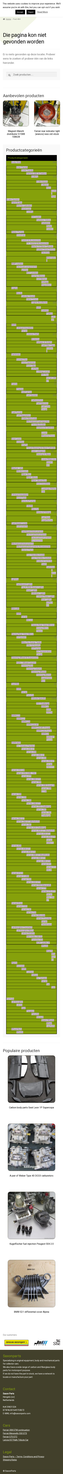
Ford (53, 987)
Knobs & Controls (44, 561)
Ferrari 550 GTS (33, 882)
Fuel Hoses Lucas (19, 523)
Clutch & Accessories (31, 240)
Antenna (35, 339)
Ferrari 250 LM (18, 770)
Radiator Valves (43, 220)
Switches (50, 567)
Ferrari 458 (16, 846)
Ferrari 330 (21, 797)
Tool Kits (15, 684)
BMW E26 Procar (44, 731)
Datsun (34, 975)
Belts (38, 307)
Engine (14, 288)
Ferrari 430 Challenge (36, 827)
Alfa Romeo (53, 957)
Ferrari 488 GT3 (38, 858)
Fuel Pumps (16, 412)
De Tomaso (41, 978)
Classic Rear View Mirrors (43, 625)
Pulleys (49, 313)
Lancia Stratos (28, 933)
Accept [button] (20, 12)
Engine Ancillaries (39, 302)
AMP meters (17, 264)
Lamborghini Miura (25, 930)
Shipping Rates (10, 1460)
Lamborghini (17, 1002)
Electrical (45, 252)
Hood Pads (21, 498)
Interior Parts (27, 550)
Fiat (48, 984)
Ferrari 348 (26, 800)
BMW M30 (16, 743)
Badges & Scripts (44, 342)
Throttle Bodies (38, 424)
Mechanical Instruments (22, 543)
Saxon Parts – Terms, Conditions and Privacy (23, 1456)
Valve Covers (32, 299)
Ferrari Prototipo (43, 918)
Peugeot (30, 1011)
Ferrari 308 (36, 782)
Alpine (14, 963)
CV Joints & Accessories (37, 243)
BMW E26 (25, 721)
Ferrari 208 (31, 752)
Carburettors (37, 400)
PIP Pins (45, 375)
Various (53, 573)
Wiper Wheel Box (39, 480)
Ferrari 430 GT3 (43, 834)
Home (8, 19)
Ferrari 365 (26, 824)
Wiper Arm (26, 474)
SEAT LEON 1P (43, 942)
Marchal (35, 509)
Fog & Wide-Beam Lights (32, 587)
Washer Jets (17, 468)
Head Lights (31, 590)
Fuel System (32, 395)
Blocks (19, 293)
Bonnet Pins (21, 359)
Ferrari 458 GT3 (23, 849)
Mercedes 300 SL (34, 936)
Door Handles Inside (35, 555)
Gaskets (45, 310)
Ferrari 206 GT (27, 749)
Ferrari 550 (26, 879)
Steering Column (34, 669)
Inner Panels (22, 167)
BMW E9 (45, 734)
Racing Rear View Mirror (22, 634)
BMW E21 (20, 718)
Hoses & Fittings (43, 512)
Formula (10, 999)
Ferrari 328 (16, 794)
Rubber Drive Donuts (45, 249)
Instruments (22, 526)
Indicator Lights (38, 593)
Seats (44, 564)
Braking (34, 176)
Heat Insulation (43, 484)
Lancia (19, 1005)
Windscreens (22, 471)
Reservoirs (26, 209)
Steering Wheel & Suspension (24, 657)
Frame (14, 384)
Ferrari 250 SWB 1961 (26, 773)
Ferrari (24, 331)
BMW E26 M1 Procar (40, 727)
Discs (48, 188)
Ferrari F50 (31, 912)
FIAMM (29, 506)
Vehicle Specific (38, 698)
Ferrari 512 (46, 864)
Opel (23, 1008)
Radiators (45, 223)
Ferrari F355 (21, 906)
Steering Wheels (38, 672)
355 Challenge (42, 703)
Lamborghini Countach (21, 927)
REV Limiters (32, 273)
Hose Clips (31, 365)
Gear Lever (16, 439)
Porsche (30, 695)
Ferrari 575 (41, 888)
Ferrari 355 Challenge (41, 806)
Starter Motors (38, 276)
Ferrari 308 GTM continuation (16, 1430)
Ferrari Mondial (38, 915)
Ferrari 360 (41, 809)
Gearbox (20, 442)
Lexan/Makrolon (48, 459)
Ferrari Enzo (17, 903)
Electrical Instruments (36, 534)
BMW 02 (45, 706)
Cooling (29, 212)
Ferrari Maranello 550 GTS (15, 1433)
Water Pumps (17, 232)
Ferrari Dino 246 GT (50, 897)
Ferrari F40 (26, 909)
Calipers (45, 185)
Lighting (15, 579)
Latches (35, 369)
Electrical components (26, 267)
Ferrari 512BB (22, 876)
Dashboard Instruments (32, 531)
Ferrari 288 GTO (33, 779)
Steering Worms (43, 675)
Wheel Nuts (16, 1029)
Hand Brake (16, 202)
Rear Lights (46, 599)
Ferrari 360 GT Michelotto (28, 821)
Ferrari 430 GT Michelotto (43, 830)
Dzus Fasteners (28, 362)
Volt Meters (41, 279)
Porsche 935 (37, 939)
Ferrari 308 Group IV (45, 785)
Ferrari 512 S (17, 873)
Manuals (15, 608)
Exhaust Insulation (24, 328)
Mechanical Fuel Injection (37, 421)
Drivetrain (20, 235)
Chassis (19, 389)
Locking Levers (43, 371)
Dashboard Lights (24, 584)
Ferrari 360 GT (17, 818)
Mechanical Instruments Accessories (33, 546)
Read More (42, 12)
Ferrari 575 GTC (48, 891)
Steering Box (27, 665)
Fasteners (16, 354)
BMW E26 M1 (32, 724)
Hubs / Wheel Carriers (26, 663)
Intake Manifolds (29, 418)
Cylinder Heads (28, 296)
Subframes (26, 392)
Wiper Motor (32, 477)
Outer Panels (27, 170)
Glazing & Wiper (43, 454)
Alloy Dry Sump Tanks (31, 642)
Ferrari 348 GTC (33, 803)
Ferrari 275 (26, 776)
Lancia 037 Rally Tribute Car (15, 1440)
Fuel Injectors (42, 403)
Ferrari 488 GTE (43, 861)
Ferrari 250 (41, 758)
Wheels (44, 946)
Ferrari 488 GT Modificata (38, 855)
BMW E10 (15, 715)
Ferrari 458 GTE (28, 852)
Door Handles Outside (41, 558)
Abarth (49, 951)
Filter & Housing (33, 645)
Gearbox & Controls (45, 427)
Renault (40, 1017)
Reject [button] (31, 12)
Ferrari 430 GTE (48, 837)
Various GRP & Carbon (36, 173)
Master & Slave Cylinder (42, 246)
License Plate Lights (45, 596)
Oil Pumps (36, 648)
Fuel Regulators (23, 415)
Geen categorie (38, 451)
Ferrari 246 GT (37, 755)
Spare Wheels (47, 1020)
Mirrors (29, 620)
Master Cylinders (24, 205)
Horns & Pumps (28, 501)
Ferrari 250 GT (47, 761)
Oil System (21, 637)
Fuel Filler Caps (48, 345)
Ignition (24, 270)
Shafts (24, 445)
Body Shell (16, 162)
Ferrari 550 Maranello (41, 885)
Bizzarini (20, 966)
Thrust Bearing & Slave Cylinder (40, 448)
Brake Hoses (42, 181)
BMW (13, 325)
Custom (30, 972)
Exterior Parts (32, 334)
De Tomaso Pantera (25, 746)
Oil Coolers (36, 217)
